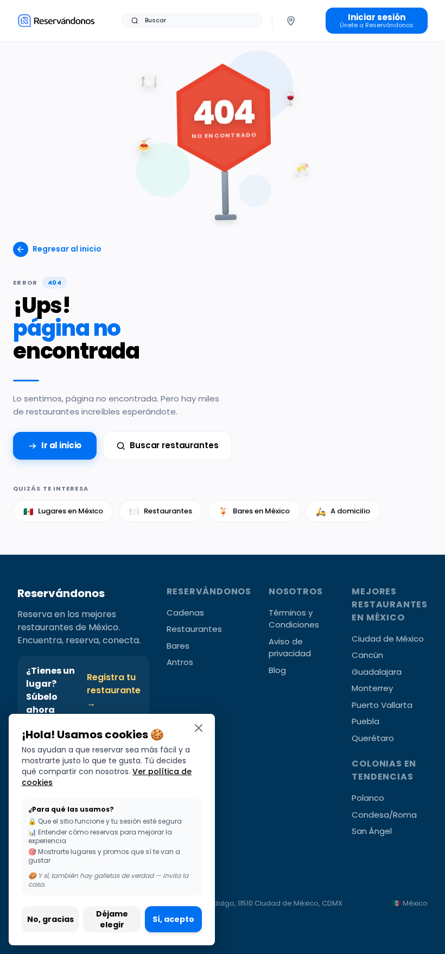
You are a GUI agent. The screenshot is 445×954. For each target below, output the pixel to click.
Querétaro (373, 738)
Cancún (367, 655)
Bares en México (254, 511)
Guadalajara (377, 671)
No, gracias (50, 919)
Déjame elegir (112, 919)
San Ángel (372, 831)
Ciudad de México (388, 638)
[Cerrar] (198, 727)
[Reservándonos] (56, 20)
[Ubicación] (291, 20)
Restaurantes (160, 511)
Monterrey (372, 688)
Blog (277, 670)
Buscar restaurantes (174, 445)
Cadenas (185, 612)
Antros (180, 662)
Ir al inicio (61, 445)
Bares (178, 645)
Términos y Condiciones (294, 619)
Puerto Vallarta (382, 705)
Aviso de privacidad (290, 648)
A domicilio (343, 511)
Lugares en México (63, 511)
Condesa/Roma (384, 814)
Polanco (368, 798)
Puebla (365, 721)
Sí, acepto (173, 919)
